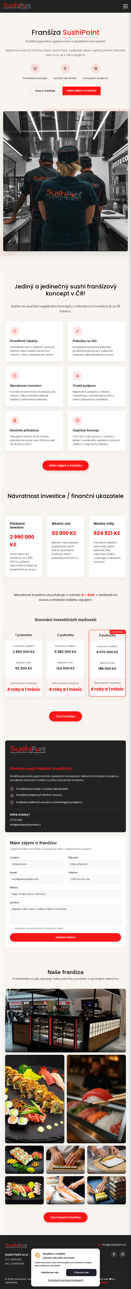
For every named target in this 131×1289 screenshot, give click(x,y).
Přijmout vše (81, 1272)
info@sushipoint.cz (114, 1244)
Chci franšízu (65, 716)
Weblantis (103, 1282)
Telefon (73, 872)
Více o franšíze (45, 91)
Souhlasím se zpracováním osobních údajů (39, 928)
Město (14, 887)
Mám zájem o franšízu (81, 90)
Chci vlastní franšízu (65, 1217)
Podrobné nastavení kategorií (65, 1280)
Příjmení (73, 857)
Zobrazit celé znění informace (58, 1257)
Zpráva (14, 902)
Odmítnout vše (49, 1272)
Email (13, 872)
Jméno (14, 857)
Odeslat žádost (65, 937)
